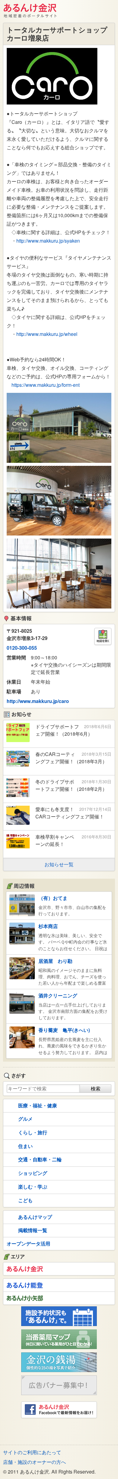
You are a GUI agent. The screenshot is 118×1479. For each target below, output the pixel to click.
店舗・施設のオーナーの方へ (34, 1461)
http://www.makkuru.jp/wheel (46, 333)
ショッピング (32, 1172)
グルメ (25, 1118)
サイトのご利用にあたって (32, 1452)
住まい (25, 1145)
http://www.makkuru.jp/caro (38, 701)
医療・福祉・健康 (37, 1105)
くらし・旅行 (32, 1132)
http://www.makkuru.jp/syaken (48, 240)
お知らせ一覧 (59, 864)
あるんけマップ (35, 1216)
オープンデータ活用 (28, 1243)
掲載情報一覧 (32, 1230)
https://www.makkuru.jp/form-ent (45, 384)
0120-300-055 (22, 647)
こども (25, 1200)
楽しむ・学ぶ (32, 1186)
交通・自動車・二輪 (40, 1159)
